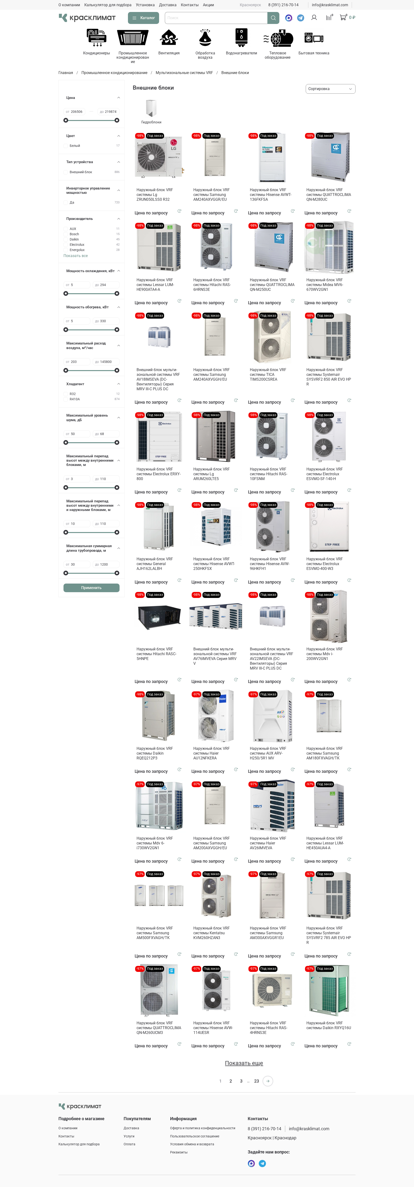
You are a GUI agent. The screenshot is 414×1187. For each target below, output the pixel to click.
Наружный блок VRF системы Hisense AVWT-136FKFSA (270, 195)
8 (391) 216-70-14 (283, 5)
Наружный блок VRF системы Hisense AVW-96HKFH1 (269, 564)
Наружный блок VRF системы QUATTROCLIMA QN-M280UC (328, 195)
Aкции (208, 5)
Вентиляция (169, 53)
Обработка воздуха (205, 55)
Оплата (129, 1144)
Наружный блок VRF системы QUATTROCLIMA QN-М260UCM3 (159, 1028)
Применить (91, 587)
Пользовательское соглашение (194, 1136)
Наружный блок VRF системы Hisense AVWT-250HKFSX (214, 564)
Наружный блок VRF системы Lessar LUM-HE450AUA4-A (325, 843)
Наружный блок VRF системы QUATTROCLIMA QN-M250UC (272, 285)
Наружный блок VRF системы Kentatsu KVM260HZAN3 (211, 933)
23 (256, 1081)
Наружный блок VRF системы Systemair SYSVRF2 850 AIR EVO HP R (328, 376)
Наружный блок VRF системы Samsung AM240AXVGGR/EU (211, 195)
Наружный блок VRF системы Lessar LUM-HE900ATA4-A (155, 285)
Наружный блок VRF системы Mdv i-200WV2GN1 (324, 654)
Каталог (147, 18)
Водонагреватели (241, 53)
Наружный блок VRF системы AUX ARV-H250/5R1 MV (268, 753)
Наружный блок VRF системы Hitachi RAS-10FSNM (268, 474)
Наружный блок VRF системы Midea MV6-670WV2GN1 (324, 285)
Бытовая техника (314, 53)
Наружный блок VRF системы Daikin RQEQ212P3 (155, 753)
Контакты (190, 5)
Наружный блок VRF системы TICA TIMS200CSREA (268, 374)
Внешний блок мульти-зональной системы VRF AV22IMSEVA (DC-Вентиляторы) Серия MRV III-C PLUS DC (271, 659)
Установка (145, 5)
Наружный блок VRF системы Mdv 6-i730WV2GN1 (155, 843)
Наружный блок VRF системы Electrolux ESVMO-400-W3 (324, 564)
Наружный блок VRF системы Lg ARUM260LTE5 (211, 474)
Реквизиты (179, 1152)
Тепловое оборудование (277, 55)
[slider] (65, 120)
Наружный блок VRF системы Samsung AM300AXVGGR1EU (268, 933)
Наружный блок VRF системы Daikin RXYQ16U (328, 1025)
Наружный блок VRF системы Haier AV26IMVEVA (268, 843)
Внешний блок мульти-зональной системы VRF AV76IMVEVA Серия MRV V (215, 656)
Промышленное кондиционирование (132, 57)
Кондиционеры (96, 53)
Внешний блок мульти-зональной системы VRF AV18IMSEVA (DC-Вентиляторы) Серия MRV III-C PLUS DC (158, 379)
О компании (69, 5)
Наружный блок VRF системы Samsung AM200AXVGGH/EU (211, 843)
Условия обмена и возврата (192, 1144)
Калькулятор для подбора (108, 5)
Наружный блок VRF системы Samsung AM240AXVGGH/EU (211, 374)
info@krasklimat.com (330, 5)
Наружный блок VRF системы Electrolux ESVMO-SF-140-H (324, 474)
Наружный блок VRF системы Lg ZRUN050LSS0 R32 (155, 195)
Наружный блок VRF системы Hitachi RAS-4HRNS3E (268, 1028)
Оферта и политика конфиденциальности (202, 1128)
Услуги (129, 1136)
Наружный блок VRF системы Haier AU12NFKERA (211, 753)
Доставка (168, 5)
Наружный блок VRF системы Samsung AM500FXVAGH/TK (155, 933)
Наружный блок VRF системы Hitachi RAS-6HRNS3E (212, 285)
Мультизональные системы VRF (184, 72)
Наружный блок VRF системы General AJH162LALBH (155, 564)
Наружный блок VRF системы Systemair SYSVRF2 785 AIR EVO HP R (328, 935)
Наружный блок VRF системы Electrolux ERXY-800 (159, 474)
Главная (65, 72)
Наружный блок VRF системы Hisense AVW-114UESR (213, 1028)
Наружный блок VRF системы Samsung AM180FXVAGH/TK (324, 753)
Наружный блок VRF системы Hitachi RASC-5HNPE (156, 654)
